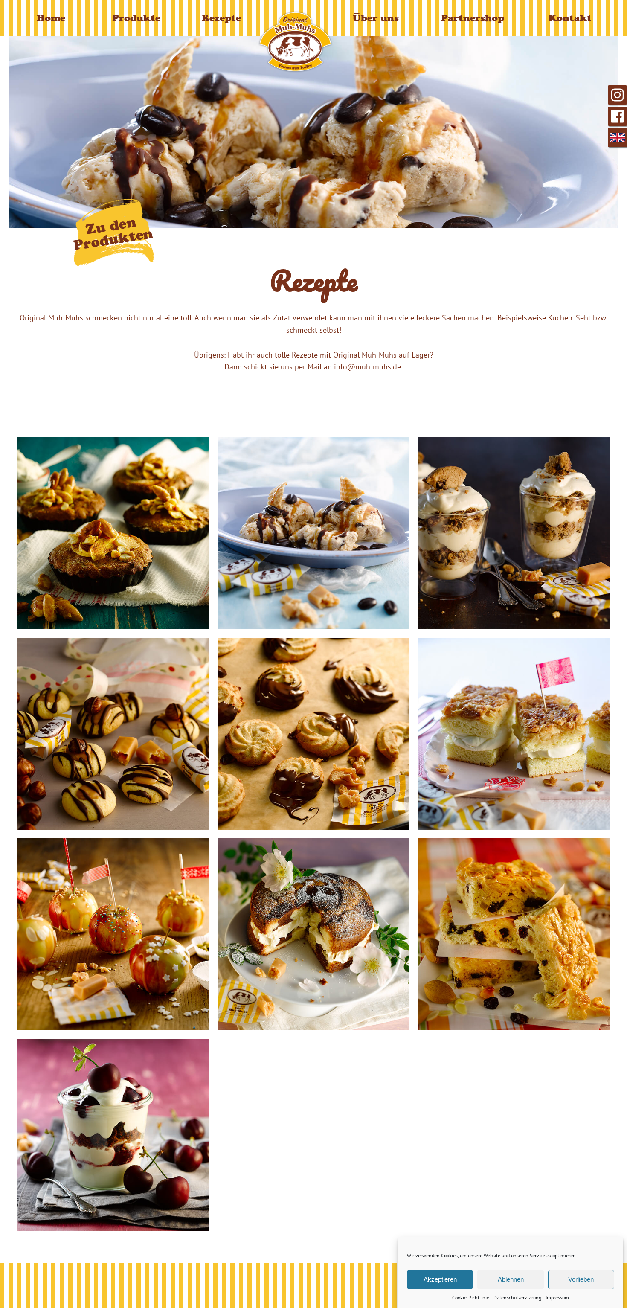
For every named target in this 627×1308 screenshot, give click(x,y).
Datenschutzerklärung (517, 1297)
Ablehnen (511, 1279)
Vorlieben (581, 1279)
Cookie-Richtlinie (470, 1297)
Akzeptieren (440, 1279)
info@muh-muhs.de (367, 367)
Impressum (557, 1297)
